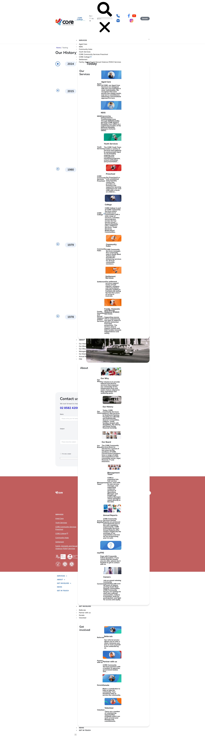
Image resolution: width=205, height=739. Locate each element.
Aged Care (83, 44)
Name (62, 414)
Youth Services (84, 52)
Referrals (82, 610)
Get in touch (85, 730)
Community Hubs (85, 49)
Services (83, 40)
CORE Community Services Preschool (93, 54)
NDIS (81, 47)
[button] (104, 9)
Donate (81, 615)
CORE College (84, 57)
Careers (109, 588)
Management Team (86, 351)
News (81, 728)
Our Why (82, 349)
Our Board (83, 354)
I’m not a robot (66, 454)
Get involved (85, 606)
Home (58, 48)
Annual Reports (85, 356)
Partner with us (85, 613)
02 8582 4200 (69, 407)
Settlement (83, 59)
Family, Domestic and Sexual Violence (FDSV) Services (100, 62)
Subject (62, 428)
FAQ (80, 359)
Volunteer (82, 618)
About (82, 340)
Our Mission (83, 346)
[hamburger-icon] (149, 39)
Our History (83, 344)
